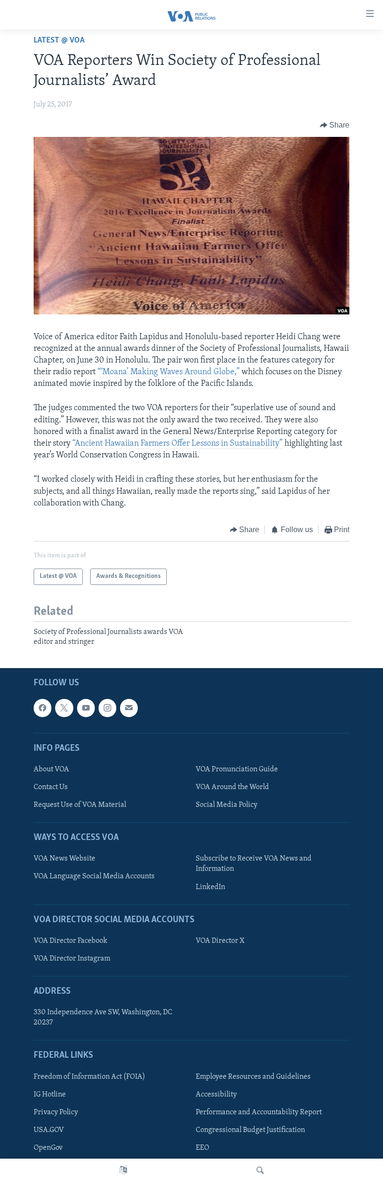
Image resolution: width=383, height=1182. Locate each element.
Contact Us (51, 787)
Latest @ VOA (59, 40)
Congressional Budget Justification (250, 1130)
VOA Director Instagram (72, 958)
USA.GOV (49, 1130)
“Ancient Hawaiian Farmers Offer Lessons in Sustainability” (177, 444)
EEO (202, 1148)
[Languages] (123, 1170)
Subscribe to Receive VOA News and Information (254, 864)
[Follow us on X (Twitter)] (64, 708)
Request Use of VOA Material (80, 805)
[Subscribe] (129, 708)
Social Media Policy (226, 805)
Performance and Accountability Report (259, 1112)
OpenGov (48, 1148)
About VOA (51, 769)
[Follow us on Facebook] (42, 708)
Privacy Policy (56, 1112)
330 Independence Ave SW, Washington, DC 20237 (103, 1018)
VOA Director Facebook (70, 941)
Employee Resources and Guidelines (253, 1077)
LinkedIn (210, 887)
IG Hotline (50, 1094)
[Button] (335, 125)
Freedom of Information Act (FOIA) (89, 1077)
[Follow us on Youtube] (86, 708)
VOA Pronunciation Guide (237, 769)
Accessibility (216, 1094)
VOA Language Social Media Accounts (94, 877)
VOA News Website (64, 859)
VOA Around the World (232, 787)
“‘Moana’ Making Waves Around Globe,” (169, 372)
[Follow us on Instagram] (107, 708)
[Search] (260, 1170)
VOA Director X (220, 941)
